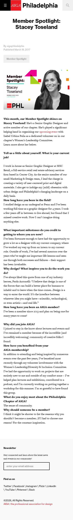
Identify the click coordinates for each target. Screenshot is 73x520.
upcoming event (48, 132)
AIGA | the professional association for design (28, 504)
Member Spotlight (16, 58)
